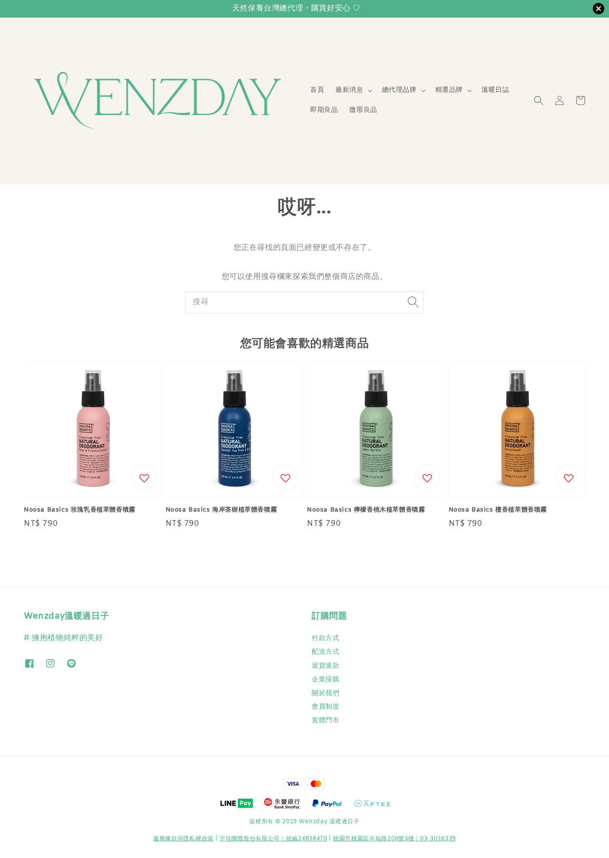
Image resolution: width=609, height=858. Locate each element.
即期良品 (324, 110)
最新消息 (349, 90)
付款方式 (325, 638)
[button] (538, 100)
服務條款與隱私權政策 (183, 839)
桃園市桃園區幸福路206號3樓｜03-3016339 (394, 839)
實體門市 (325, 720)
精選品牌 (449, 90)
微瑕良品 (363, 110)
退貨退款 (325, 666)
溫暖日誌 (495, 90)
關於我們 (325, 693)
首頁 (317, 90)
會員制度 (325, 706)
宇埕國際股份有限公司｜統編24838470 (273, 839)
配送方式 (325, 652)
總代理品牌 (399, 90)
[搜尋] (413, 302)
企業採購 (325, 679)
